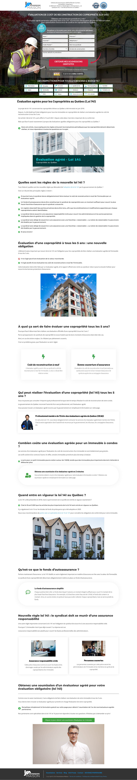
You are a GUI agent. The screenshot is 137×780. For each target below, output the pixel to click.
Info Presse (72, 773)
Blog (65, 773)
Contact (80, 773)
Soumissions (50, 773)
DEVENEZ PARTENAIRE (93, 773)
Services (59, 773)
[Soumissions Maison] (33, 4)
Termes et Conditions (81, 69)
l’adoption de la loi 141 (71, 187)
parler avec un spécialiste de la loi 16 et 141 (55, 513)
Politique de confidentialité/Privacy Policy (94, 776)
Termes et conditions (75, 776)
